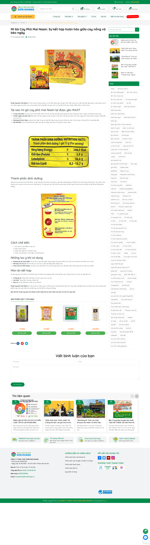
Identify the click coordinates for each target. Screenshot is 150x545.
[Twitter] (104, 458)
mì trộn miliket (130, 242)
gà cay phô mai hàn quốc (119, 164)
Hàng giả (114, 174)
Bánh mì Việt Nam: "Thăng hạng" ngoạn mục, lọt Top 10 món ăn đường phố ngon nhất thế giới (129, 74)
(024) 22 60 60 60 (29, 470)
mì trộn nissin (127, 246)
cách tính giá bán (116, 142)
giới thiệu (114, 167)
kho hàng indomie (128, 203)
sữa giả (113, 292)
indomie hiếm (132, 192)
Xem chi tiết (22, 333)
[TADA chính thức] (115, 50)
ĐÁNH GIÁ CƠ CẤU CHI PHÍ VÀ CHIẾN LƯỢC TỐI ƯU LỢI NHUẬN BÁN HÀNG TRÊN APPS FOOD (129, 41)
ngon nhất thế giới (117, 264)
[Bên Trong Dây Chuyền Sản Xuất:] (115, 67)
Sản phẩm (81, 16)
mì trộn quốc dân (116, 249)
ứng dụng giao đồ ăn (126, 332)
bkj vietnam (115, 135)
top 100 (113, 324)
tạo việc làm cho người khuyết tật (122, 296)
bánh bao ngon (116, 117)
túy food (113, 332)
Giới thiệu (68, 16)
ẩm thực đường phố (117, 92)
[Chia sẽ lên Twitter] (26, 343)
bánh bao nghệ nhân (117, 114)
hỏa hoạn (114, 182)
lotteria (129, 210)
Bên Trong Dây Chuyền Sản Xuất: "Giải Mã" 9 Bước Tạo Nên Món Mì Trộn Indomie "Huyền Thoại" (129, 66)
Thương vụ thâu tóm (117, 314)
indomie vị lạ (115, 199)
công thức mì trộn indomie (119, 149)
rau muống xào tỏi (117, 282)
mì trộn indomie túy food (119, 239)
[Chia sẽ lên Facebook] (17, 343)
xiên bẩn (123, 335)
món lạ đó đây (115, 257)
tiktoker (130, 317)
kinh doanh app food (117, 210)
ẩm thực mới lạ (132, 92)
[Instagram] (113, 458)
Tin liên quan (21, 396)
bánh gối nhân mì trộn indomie (121, 124)
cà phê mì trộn (127, 139)
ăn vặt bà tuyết (116, 107)
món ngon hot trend (130, 257)
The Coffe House (126, 299)
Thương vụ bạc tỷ (130, 310)
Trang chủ (56, 16)
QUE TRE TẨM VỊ (129, 274)
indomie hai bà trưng (117, 192)
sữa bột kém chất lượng (118, 289)
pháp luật (114, 271)
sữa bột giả (125, 285)
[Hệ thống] (85, 9)
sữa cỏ (132, 289)
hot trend (123, 182)
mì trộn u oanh (116, 253)
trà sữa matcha (124, 324)
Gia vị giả (134, 164)
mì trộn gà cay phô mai (118, 228)
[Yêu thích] (117, 9)
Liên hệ (103, 16)
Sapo (105, 501)
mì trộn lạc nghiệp (117, 242)
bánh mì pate (115, 128)
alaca (112, 89)
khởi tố (113, 207)
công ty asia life (116, 153)
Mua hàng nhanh (132, 17)
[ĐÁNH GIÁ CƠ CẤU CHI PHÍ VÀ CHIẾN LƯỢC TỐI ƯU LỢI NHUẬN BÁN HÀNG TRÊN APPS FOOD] (115, 42)
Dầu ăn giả (128, 153)
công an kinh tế (128, 146)
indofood (128, 185)
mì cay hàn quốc (122, 214)
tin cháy (113, 321)
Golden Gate (124, 167)
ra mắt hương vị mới (117, 278)
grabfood (114, 171)
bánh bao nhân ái (129, 117)
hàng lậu (114, 178)
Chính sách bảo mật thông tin (75, 457)
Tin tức (93, 16)
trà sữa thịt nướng (117, 328)
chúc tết (128, 142)
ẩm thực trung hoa (117, 96)
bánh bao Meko (116, 110)
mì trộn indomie (116, 235)
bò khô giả (125, 135)
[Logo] (23, 9)
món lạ (133, 253)
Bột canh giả (115, 139)
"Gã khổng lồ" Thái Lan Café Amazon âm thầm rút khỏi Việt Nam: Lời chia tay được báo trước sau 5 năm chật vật (129, 58)
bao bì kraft (114, 132)
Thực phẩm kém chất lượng (120, 307)
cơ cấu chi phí (115, 146)
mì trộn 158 (122, 221)
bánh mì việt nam (128, 128)
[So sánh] (101, 9)
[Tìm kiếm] (73, 9)
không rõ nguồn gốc (125, 207)
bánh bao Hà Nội (129, 107)
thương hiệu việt (116, 310)
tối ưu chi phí (123, 321)
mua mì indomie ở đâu (118, 260)
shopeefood (115, 285)
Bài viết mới (114, 36)
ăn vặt (129, 103)
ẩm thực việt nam (116, 99)
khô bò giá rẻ (115, 203)
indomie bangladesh (126, 189)
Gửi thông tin (17, 384)
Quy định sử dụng (71, 472)
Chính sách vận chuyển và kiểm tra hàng (79, 461)
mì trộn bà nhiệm (116, 224)
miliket (126, 253)
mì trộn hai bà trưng (117, 232)
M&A (112, 214)
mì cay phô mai (116, 217)
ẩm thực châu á (123, 89)
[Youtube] (108, 458)
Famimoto (121, 157)
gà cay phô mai (116, 160)
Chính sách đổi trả (71, 468)
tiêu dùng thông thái (117, 317)
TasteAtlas (114, 299)
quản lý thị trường (126, 271)
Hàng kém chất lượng (127, 174)
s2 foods (129, 282)
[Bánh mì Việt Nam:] (115, 75)
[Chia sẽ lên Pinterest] (22, 343)
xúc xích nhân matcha (118, 339)
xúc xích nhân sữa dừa (118, 342)
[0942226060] (132, 2)
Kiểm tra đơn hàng (117, 16)
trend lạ (128, 328)
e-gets (113, 157)
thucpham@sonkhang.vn (24, 477)
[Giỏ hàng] (133, 9)
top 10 (133, 321)
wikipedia (114, 335)
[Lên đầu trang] (146, 526)
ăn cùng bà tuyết (131, 99)
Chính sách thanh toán (72, 464)
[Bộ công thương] (105, 492)
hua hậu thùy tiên (116, 185)
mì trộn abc (133, 221)
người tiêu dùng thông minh (120, 267)
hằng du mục (124, 171)
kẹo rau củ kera (127, 199)
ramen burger (132, 278)
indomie (113, 189)
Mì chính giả (128, 217)
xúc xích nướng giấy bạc (119, 346)
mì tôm (113, 221)
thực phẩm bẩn (116, 303)
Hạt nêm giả (124, 178)
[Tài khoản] (118, 2)
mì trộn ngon (115, 246)
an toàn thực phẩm (117, 103)
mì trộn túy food (130, 249)
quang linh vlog (116, 274)
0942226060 (23, 473)
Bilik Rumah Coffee (128, 132)
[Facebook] (99, 458)
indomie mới (127, 196)
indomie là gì (115, 196)
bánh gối (114, 121)
